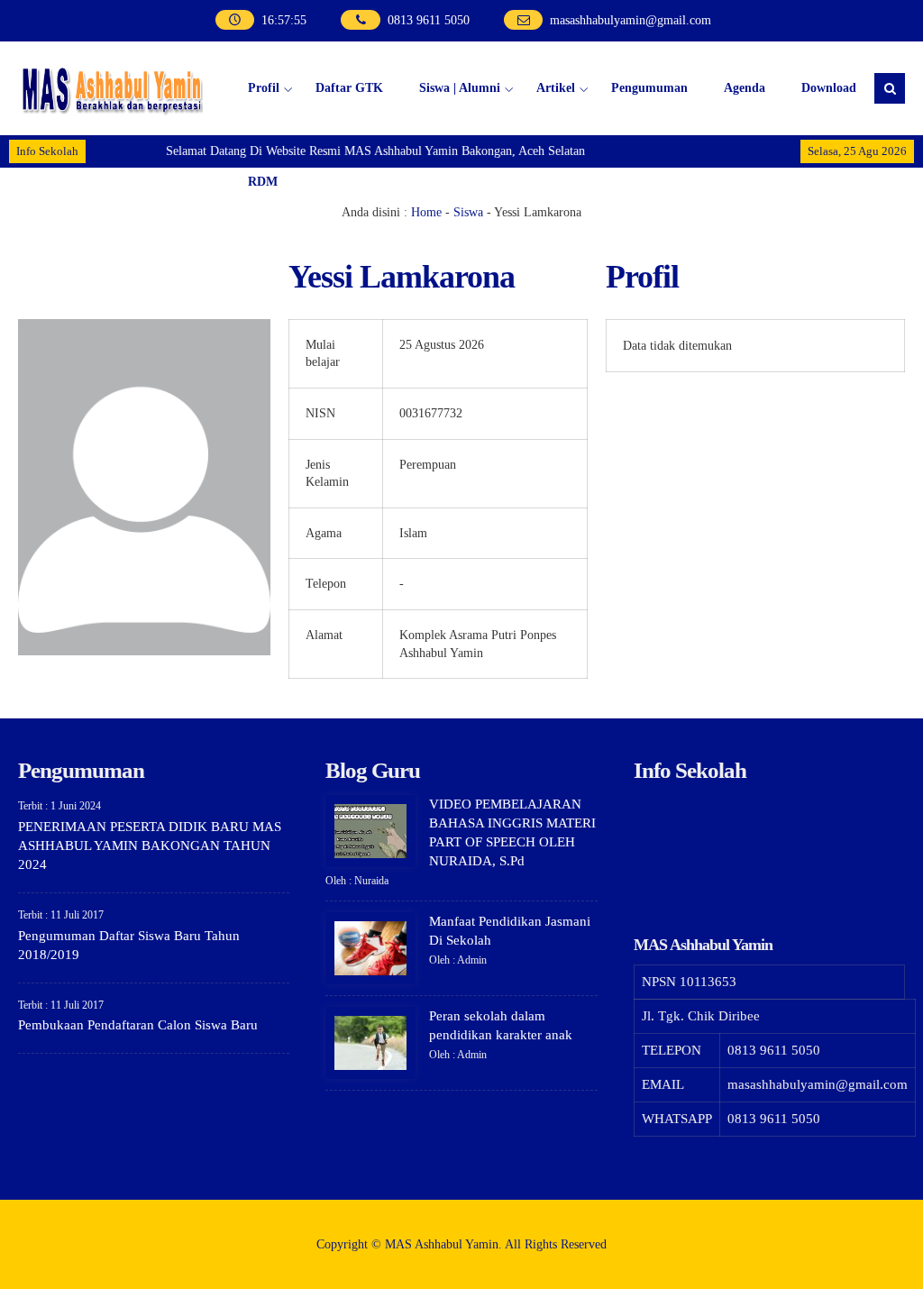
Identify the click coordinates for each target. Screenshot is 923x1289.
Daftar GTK (349, 88)
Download (828, 88)
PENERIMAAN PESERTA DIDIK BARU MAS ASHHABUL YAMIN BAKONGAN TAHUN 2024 (149, 845)
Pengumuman (649, 88)
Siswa (468, 212)
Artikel (555, 88)
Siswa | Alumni (459, 88)
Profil (263, 88)
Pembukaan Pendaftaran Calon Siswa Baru (138, 1025)
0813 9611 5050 (429, 20)
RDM (263, 181)
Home (426, 212)
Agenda (744, 88)
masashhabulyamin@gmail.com (630, 20)
